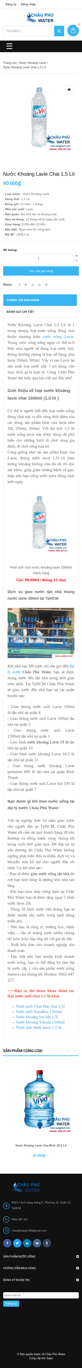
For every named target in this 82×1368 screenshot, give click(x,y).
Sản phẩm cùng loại (22, 1050)
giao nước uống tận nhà (50, 873)
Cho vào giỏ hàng (41, 271)
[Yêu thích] (69, 89)
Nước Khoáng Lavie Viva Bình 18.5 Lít (41, 1145)
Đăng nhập (28, 4)
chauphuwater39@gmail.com (29, 1230)
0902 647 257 (20, 1219)
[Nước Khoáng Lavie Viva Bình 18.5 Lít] (41, 1100)
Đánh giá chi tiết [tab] (20, 311)
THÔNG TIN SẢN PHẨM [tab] (23, 300)
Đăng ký (10, 4)
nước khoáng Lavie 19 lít (48, 742)
